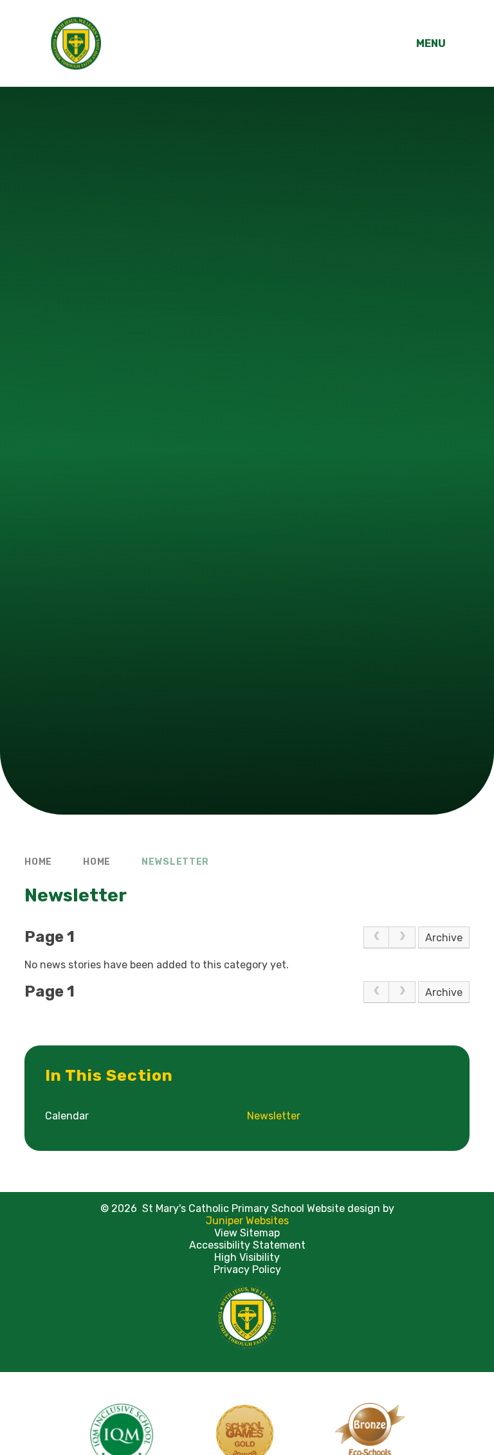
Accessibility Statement (247, 1245)
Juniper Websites (247, 1221)
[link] (376, 937)
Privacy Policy (247, 1269)
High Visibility (247, 1257)
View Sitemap (247, 1233)
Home (38, 861)
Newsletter (175, 861)
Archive (443, 938)
